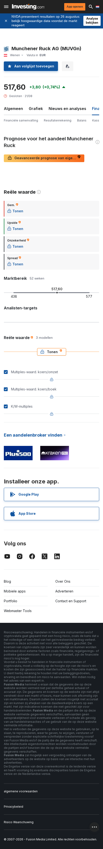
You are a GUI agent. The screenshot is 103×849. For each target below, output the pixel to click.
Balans (81, 120)
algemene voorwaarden (21, 791)
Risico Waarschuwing (19, 822)
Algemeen (13, 108)
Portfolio (10, 601)
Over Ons (62, 581)
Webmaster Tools (18, 611)
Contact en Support (70, 601)
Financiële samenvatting (21, 120)
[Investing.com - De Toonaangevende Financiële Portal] (28, 7)
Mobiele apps (15, 591)
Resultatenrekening (57, 120)
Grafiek (36, 108)
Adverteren (64, 591)
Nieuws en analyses (67, 108)
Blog (7, 581)
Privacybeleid (13, 806)
